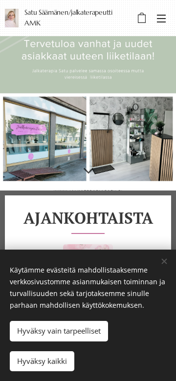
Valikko (161, 18)
